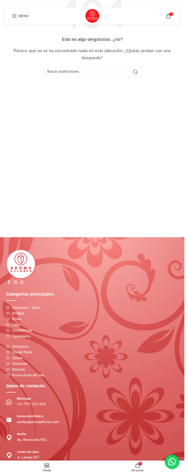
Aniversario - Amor (26, 308)
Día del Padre (22, 352)
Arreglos (18, 313)
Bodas (16, 319)
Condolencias (22, 330)
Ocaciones (20, 364)
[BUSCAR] (135, 72)
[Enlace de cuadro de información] (92, 402)
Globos (17, 358)
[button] (172, 461)
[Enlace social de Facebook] (9, 282)
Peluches (18, 369)
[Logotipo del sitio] (92, 16)
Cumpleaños (21, 336)
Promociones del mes (28, 375)
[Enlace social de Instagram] (15, 282)
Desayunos (20, 346)
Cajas (16, 325)
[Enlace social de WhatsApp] (22, 282)
